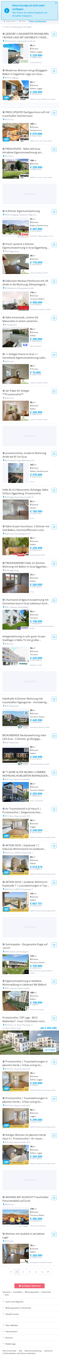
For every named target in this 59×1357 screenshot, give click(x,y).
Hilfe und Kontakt (9, 1351)
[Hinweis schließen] (56, 3)
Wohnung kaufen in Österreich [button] (18, 1308)
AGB (20, 1351)
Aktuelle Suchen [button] (12, 1314)
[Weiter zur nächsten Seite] (48, 1272)
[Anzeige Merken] (54, 34)
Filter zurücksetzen (37, 21)
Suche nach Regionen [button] (14, 1301)
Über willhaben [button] (11, 1325)
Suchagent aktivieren (31, 1285)
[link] (11, 1272)
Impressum (48, 1351)
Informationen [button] (11, 1331)
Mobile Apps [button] (10, 1344)
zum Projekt (49, 1049)
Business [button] (9, 1337)
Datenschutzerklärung (33, 1351)
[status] (29, 10)
